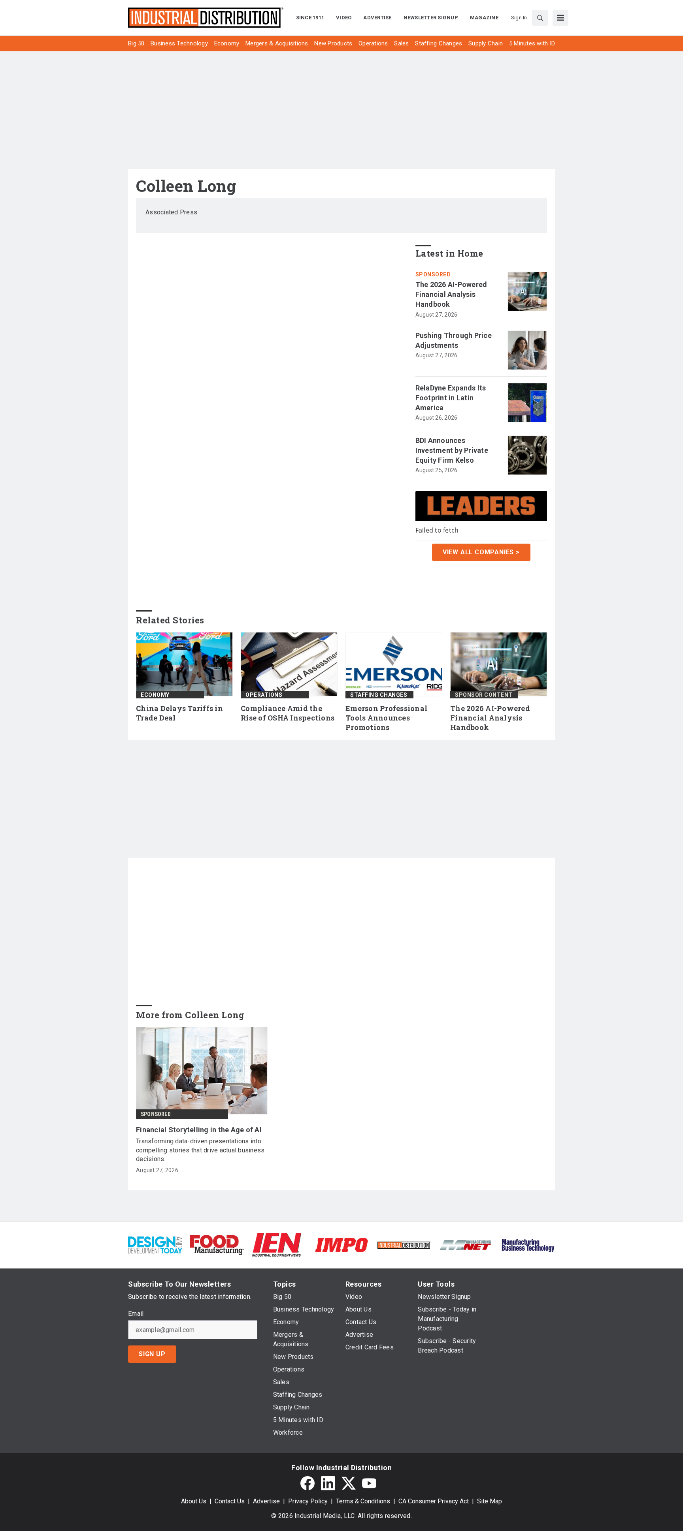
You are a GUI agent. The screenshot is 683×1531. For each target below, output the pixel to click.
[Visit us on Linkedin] (328, 1483)
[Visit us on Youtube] (369, 1483)
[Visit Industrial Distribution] (404, 1244)
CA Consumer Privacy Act (433, 1501)
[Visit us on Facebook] (307, 1483)
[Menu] (560, 18)
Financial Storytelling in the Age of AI (199, 1130)
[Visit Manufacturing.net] (466, 1244)
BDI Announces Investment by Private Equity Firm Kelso (451, 450)
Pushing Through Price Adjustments (453, 340)
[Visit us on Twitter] (349, 1483)
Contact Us (230, 1501)
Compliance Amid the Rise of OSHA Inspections (287, 713)
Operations (263, 695)
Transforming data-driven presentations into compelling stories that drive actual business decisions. (200, 1150)
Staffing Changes (378, 695)
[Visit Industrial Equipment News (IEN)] (276, 1244)
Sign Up (152, 1354)
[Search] (540, 18)
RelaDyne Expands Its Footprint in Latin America (450, 398)
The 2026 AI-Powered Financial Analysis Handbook (451, 294)
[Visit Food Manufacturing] (217, 1244)
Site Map (489, 1501)
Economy (155, 695)
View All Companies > (481, 552)
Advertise (266, 1501)
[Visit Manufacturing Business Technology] (528, 1244)
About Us (193, 1501)
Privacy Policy (308, 1501)
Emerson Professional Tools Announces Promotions (386, 718)
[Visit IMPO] (341, 1244)
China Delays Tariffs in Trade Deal (179, 713)
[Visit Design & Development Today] (155, 1244)
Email (135, 1314)
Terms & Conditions (363, 1501)
